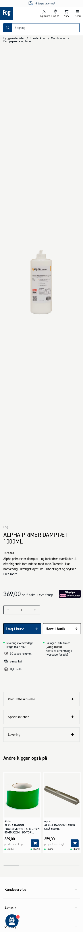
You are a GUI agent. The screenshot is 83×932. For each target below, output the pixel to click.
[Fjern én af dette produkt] (8, 610)
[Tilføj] (35, 843)
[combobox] (45, 27)
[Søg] (8, 27)
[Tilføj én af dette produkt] (35, 610)
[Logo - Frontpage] (19, 13)
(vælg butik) (54, 647)
